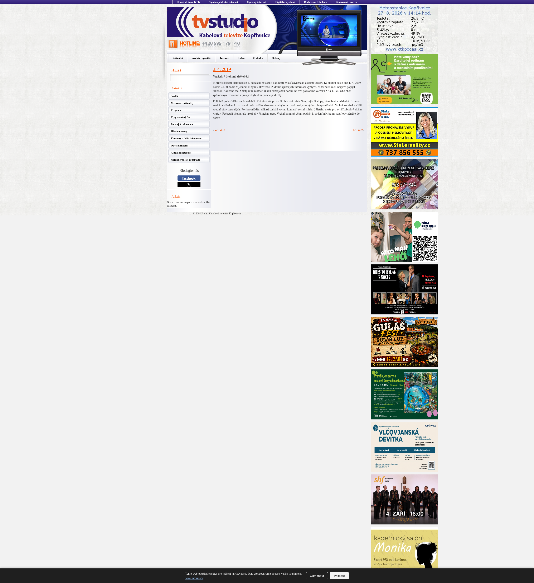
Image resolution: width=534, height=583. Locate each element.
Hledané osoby (179, 131)
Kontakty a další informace (186, 138)
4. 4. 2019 (358, 129)
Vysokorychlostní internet (223, 2)
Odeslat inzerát (179, 145)
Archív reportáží (201, 58)
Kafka (241, 58)
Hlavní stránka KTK (188, 2)
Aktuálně (178, 58)
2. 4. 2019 (220, 129)
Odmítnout (317, 575)
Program (176, 110)
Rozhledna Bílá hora (315, 2)
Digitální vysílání (285, 2)
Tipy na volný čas (180, 117)
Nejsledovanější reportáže (185, 159)
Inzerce (224, 58)
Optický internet (256, 2)
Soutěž (174, 96)
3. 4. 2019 (222, 69)
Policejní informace (182, 124)
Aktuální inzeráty (181, 152)
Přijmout (339, 575)
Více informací (194, 578)
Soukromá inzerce (346, 2)
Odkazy (276, 58)
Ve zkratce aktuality (182, 103)
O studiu (258, 58)
